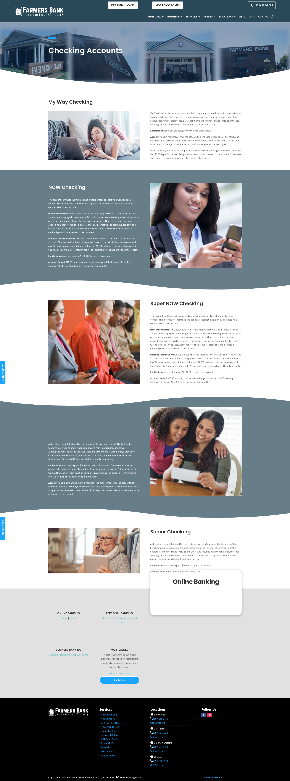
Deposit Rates (108, 755)
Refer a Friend (3, 528)
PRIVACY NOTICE (213, 777)
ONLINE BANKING (68, 613)
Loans (120, 622)
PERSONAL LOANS (122, 5)
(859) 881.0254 (160, 732)
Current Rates (3, 372)
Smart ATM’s (107, 743)
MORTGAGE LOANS (168, 5)
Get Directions (157, 722)
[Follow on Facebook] (203, 715)
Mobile (72, 618)
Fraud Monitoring (110, 726)
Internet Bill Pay (109, 735)
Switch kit (106, 747)
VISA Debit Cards (109, 739)
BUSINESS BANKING (68, 650)
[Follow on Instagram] (209, 715)
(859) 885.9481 (160, 718)
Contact (264, 16)
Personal (154, 16)
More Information (119, 673)
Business (173, 16)
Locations (226, 16)
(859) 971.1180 (160, 746)
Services (191, 16)
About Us (245, 16)
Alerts (208, 16)
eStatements (107, 751)
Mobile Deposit (108, 718)
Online (64, 618)
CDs (78, 654)
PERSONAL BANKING (119, 613)
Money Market (129, 618)
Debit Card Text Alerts (112, 722)
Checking (106, 618)
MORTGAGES (119, 650)
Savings (117, 618)
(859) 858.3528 (160, 760)
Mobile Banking (109, 714)
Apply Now (119, 680)
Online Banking (109, 730)
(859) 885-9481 (263, 5)
